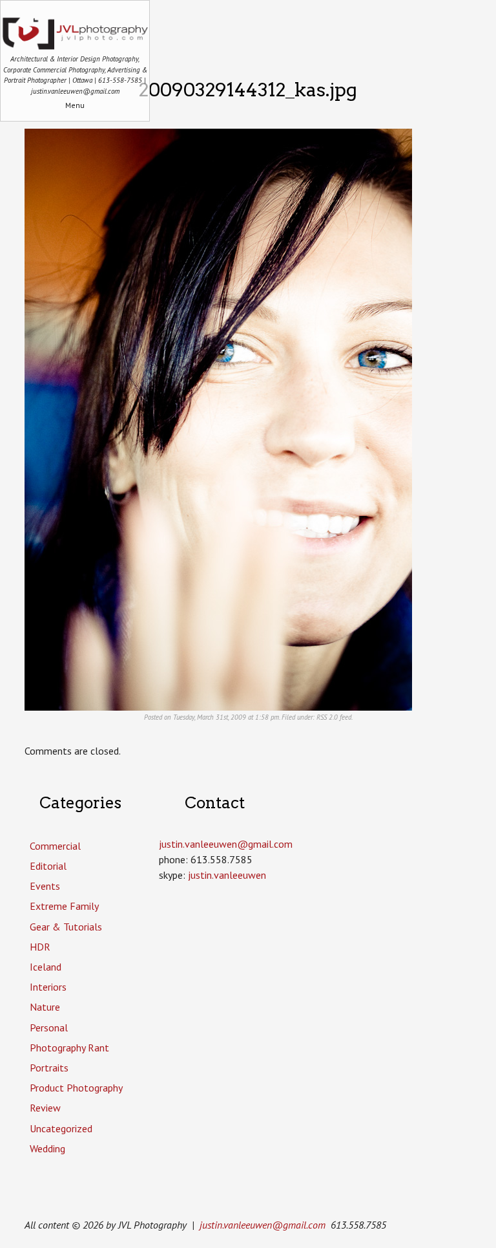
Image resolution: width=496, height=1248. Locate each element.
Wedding (47, 1148)
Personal (49, 1027)
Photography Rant (69, 1047)
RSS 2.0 (327, 717)
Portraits (49, 1067)
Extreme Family (64, 905)
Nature (45, 1006)
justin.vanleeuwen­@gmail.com (226, 843)
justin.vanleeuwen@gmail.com (263, 1224)
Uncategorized (61, 1128)
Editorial (48, 865)
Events (45, 885)
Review (45, 1107)
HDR (40, 946)
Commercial (55, 845)
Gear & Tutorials (66, 926)
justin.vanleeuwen (227, 874)
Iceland (45, 966)
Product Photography (76, 1087)
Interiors (48, 986)
